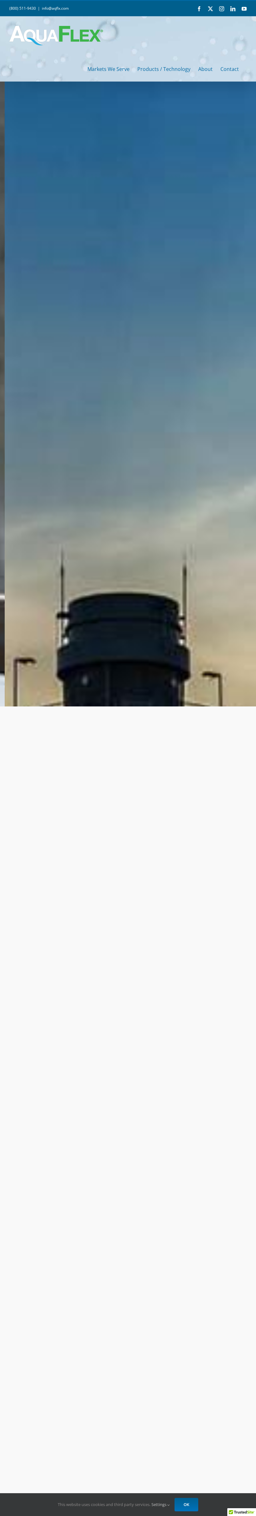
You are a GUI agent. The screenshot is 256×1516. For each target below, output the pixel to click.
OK (186, 1504)
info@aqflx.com (55, 8)
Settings (159, 1504)
